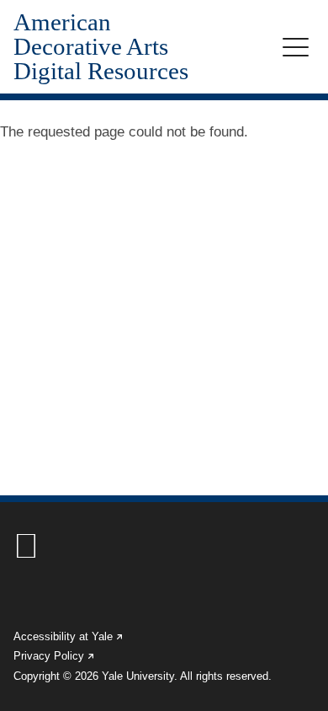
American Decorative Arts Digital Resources (100, 46)
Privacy (54, 656)
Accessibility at (68, 636)
